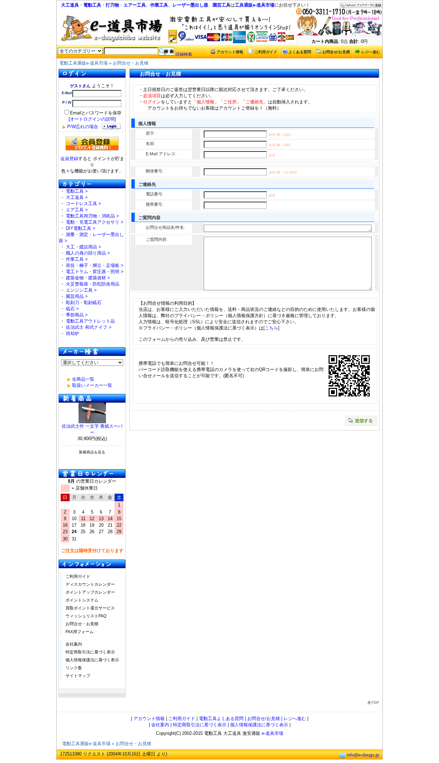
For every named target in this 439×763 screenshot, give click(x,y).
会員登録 (69, 158)
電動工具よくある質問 (221, 718)
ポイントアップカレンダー (90, 592)
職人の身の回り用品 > (88, 253)
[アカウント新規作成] (92, 143)
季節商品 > (77, 314)
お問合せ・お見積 (131, 63)
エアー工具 (134, 5)
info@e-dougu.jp (363, 755)
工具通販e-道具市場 (254, 5)
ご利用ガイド (265, 52)
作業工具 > (77, 259)
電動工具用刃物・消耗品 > (92, 215)
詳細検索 (184, 54)
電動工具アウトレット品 (90, 321)
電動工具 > (77, 191)
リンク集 (74, 667)
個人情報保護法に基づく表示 (92, 660)
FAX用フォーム (80, 631)
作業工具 (159, 5)
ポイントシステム (82, 600)
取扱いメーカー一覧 (92, 385)
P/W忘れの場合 (82, 126)
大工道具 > (77, 197)
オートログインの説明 (92, 119)
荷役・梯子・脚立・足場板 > (94, 265)
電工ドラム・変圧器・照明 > (94, 271)
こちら (271, 327)
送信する (364, 420)
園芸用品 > (77, 296)
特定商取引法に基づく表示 (90, 652)
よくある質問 (299, 52)
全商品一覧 (83, 379)
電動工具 (92, 5)
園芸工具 (221, 5)
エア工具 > (77, 209)
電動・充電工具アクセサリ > (94, 222)
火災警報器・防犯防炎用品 (92, 284)
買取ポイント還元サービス (90, 608)
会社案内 (74, 644)
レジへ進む (370, 52)
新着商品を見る (92, 452)
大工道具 (70, 5)
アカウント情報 (230, 52)
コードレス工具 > (83, 203)
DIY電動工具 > (80, 228)
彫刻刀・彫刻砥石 (84, 302)
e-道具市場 (272, 733)
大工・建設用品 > (83, 246)
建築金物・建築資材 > (88, 277)
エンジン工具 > (81, 290)
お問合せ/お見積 (336, 52)
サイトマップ (78, 675)
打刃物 (112, 5)
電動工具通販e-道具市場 (83, 63)
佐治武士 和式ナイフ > (88, 327)
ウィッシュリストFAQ (86, 616)
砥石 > (72, 308)
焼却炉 (72, 333)
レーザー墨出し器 (190, 5)
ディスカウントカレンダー (90, 584)
